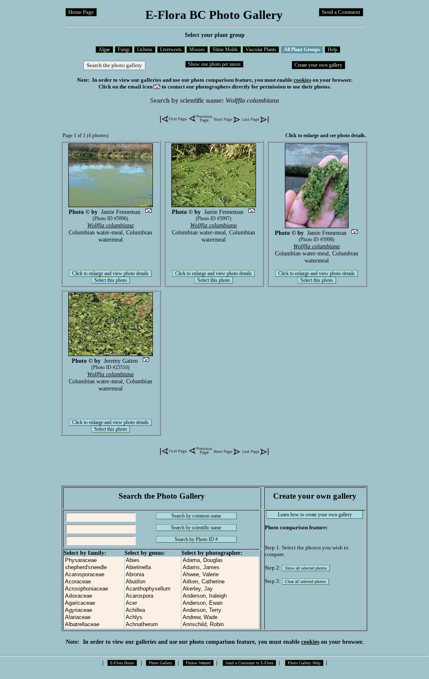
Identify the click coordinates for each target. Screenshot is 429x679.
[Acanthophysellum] (153, 589)
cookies (302, 80)
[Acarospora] (153, 596)
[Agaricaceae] (94, 603)
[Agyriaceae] (94, 610)
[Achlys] (153, 617)
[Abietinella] (153, 567)
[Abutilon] (153, 581)
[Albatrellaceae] (94, 624)
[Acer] (153, 603)
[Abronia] (153, 574)
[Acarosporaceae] (94, 574)
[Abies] (153, 560)
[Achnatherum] (153, 624)
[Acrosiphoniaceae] (94, 589)
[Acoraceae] (94, 581)
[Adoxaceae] (94, 596)
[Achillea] (153, 610)
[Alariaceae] (94, 617)
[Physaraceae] (94, 560)
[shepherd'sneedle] (94, 567)
